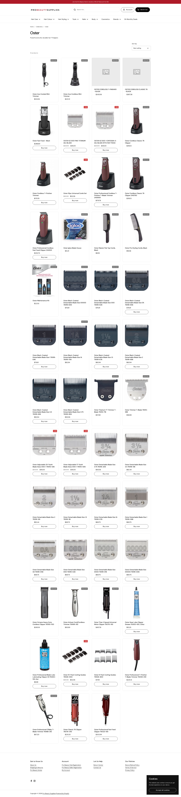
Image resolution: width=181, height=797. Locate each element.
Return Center (98, 765)
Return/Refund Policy (132, 765)
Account (129, 10)
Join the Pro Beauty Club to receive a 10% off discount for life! (90, 2)
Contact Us (97, 768)
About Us (33, 765)
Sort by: (134, 44)
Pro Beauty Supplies (49, 793)
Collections (39, 27)
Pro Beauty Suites (36, 770)
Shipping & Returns (36, 768)
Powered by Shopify (62, 793)
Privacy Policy (129, 770)
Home (32, 27)
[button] (142, 9)
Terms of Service (130, 768)
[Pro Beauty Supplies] (45, 10)
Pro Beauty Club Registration (71, 765)
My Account (66, 770)
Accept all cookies (162, 790)
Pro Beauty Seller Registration (72, 768)
